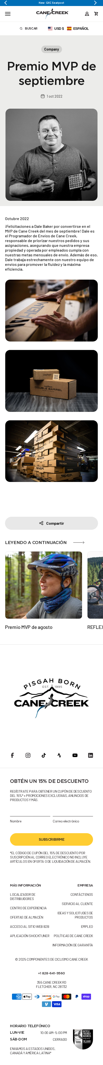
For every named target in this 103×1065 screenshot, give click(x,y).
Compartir (55, 523)
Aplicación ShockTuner (29, 936)
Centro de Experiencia (28, 908)
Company (51, 49)
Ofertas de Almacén (26, 917)
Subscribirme (51, 839)
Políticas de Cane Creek (73, 936)
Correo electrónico (66, 821)
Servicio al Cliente (77, 904)
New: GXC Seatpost (51, 2)
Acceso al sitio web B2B (29, 926)
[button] (69, 28)
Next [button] (95, 2)
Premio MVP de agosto (28, 627)
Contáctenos (81, 894)
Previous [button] (7, 2)
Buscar (35, 29)
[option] (51, 2)
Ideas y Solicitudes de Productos (75, 915)
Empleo (87, 926)
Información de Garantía (72, 945)
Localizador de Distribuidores (22, 896)
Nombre (15, 821)
